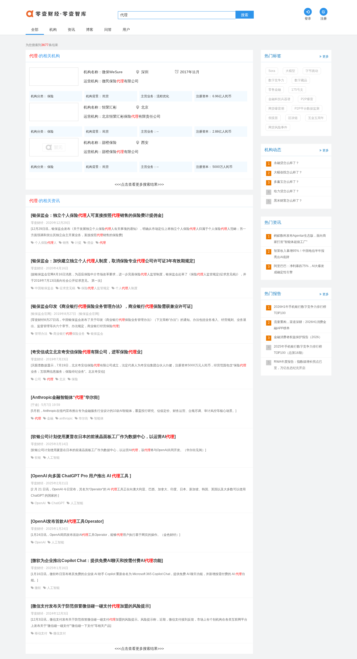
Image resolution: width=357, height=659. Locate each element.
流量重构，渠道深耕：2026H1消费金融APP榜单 (300, 325)
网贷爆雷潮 (276, 108)
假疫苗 (273, 118)
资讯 (71, 29)
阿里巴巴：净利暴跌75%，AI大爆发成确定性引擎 (299, 269)
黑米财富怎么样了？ (288, 200)
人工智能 (53, 457)
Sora (271, 71)
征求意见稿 (67, 288)
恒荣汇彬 (109, 107)
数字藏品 (301, 80)
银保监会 (96, 334)
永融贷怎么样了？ (286, 163)
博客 (89, 29)
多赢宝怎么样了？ (286, 182)
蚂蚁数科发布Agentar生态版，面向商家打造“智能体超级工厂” (300, 239)
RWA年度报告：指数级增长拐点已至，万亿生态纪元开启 (298, 365)
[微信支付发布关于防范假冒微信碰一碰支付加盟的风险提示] (91, 606)
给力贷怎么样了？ (286, 191)
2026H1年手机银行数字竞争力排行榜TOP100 (300, 310)
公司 (38, 379)
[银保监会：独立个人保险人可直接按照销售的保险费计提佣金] (97, 215)
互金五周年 (316, 118)
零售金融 (274, 90)
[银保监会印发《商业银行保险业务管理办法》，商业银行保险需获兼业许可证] (111, 306)
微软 (38, 588)
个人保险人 (45, 243)
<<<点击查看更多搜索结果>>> (139, 184)
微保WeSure (112, 72)
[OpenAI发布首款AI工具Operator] (67, 521)
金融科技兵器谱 (279, 99)
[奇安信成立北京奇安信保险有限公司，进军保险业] (86, 352)
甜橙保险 (109, 142)
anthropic (66, 418)
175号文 (297, 90)
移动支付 (41, 633)
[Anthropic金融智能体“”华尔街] (65, 397)
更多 (326, 56)
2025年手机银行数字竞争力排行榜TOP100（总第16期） (298, 350)
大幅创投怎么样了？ (288, 172)
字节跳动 (312, 71)
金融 (50, 418)
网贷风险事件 (277, 127)
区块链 (293, 118)
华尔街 (83, 418)
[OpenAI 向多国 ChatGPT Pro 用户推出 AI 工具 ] (81, 476)
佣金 (90, 243)
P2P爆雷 (307, 99)
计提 (78, 243)
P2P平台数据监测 (307, 108)
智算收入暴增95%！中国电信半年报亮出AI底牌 (299, 254)
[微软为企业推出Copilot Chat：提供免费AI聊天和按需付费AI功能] (97, 560)
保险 (74, 379)
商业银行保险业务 (69, 334)
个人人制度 (126, 288)
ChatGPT (58, 503)
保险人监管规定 (95, 288)
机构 (53, 29)
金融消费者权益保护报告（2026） (298, 337)
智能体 (98, 418)
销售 (66, 243)
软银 (38, 457)
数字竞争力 (276, 80)
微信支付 (59, 633)
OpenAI (40, 503)
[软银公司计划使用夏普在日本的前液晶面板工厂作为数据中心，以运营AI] (103, 436)
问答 (108, 29)
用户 (126, 29)
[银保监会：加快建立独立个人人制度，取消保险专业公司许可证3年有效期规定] (113, 261)
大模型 (290, 71)
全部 (34, 29)
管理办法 (41, 334)
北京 (62, 379)
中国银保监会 (44, 288)
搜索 (244, 15)
